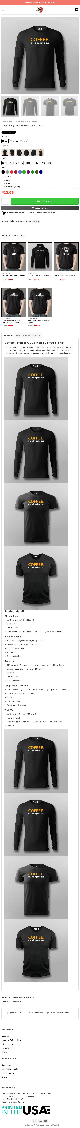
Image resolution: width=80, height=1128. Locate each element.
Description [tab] (8, 335)
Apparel (12, 121)
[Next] (74, 56)
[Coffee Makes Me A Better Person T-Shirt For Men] (14, 302)
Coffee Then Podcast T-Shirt (65, 276)
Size (3, 158)
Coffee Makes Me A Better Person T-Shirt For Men (11, 322)
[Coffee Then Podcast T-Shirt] (66, 257)
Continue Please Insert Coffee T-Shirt (13, 276)
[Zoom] (4, 91)
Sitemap (4, 1052)
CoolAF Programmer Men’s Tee (39, 276)
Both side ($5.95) (13, 187)
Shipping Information (10, 1069)
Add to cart (45, 201)
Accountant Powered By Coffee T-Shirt (39, 322)
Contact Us (6, 1065)
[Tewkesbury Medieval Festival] (40, 9)
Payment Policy (7, 1073)
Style (4, 146)
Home (3, 121)
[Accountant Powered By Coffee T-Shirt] (40, 302)
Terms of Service (8, 1048)
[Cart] (76, 9)
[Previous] (5, 56)
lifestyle (36, 221)
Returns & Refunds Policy (11, 1040)
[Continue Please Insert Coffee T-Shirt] (14, 257)
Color (4, 167)
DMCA (4, 1077)
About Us (5, 1036)
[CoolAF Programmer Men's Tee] (40, 257)
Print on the (6, 177)
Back (8, 184)
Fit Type (4, 136)
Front (8, 180)
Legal (3, 1081)
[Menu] (2, 9)
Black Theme (32, 121)
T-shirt (21, 121)
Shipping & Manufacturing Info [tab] (28, 335)
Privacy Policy (7, 1044)
